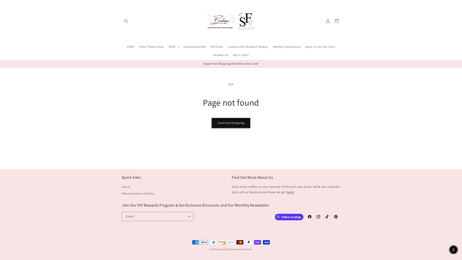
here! (290, 192)
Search (126, 186)
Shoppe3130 (224, 249)
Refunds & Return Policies (138, 193)
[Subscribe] (188, 216)
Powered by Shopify (241, 249)
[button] (126, 21)
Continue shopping (231, 123)
